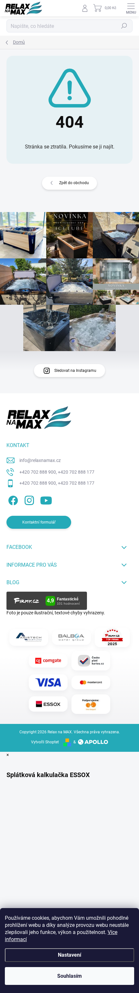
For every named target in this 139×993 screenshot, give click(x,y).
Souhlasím (69, 976)
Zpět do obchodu (74, 183)
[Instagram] (28, 499)
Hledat (124, 26)
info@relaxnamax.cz (40, 460)
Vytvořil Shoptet (45, 742)
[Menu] (131, 8)
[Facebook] (12, 499)
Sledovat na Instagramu (75, 370)
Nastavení (69, 955)
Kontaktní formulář (39, 522)
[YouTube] (46, 499)
